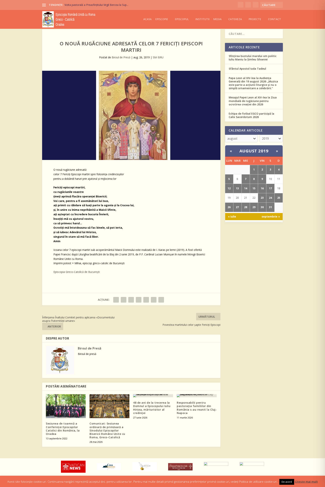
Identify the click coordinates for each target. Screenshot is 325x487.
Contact (274, 19)
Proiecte (255, 19)
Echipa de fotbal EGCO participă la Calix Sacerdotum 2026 (251, 115)
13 (237, 188)
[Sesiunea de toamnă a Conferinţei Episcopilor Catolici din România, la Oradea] (66, 406)
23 (262, 197)
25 (278, 197)
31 (270, 207)
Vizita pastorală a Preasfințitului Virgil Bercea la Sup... (96, 5)
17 (270, 188)
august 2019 (254, 151)
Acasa (147, 19)
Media (217, 19)
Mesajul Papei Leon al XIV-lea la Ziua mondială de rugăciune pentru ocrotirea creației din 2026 (253, 101)
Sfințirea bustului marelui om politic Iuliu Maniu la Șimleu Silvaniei (252, 57)
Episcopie (161, 19)
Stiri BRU (158, 57)
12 (229, 188)
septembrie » (271, 216)
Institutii (202, 19)
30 (262, 207)
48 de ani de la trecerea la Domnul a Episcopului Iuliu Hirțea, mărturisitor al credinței (151, 408)
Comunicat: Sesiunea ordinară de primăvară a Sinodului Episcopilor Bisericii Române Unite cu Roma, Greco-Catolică (107, 430)
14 (245, 188)
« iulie (232, 216)
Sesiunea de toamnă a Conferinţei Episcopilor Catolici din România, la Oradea (63, 429)
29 (253, 207)
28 (245, 207)
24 (270, 197)
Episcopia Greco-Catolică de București (76, 272)
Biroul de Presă (121, 57)
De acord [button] (287, 481)
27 (237, 207)
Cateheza (235, 19)
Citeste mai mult (306, 481)
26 (229, 207)
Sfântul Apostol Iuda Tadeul (247, 68)
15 (253, 188)
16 (262, 188)
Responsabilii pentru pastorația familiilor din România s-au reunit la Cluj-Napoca (197, 408)
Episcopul (182, 19)
